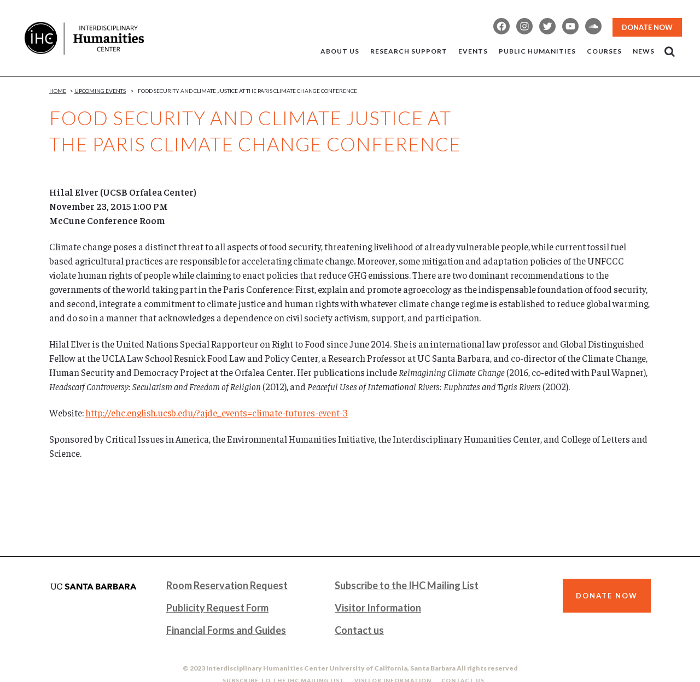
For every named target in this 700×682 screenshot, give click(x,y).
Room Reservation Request (227, 585)
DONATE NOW (647, 27)
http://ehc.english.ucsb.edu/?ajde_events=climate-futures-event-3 (216, 413)
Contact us (359, 630)
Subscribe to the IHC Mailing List (407, 585)
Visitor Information (378, 608)
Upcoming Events (100, 90)
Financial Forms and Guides (226, 630)
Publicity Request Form (217, 608)
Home (57, 90)
